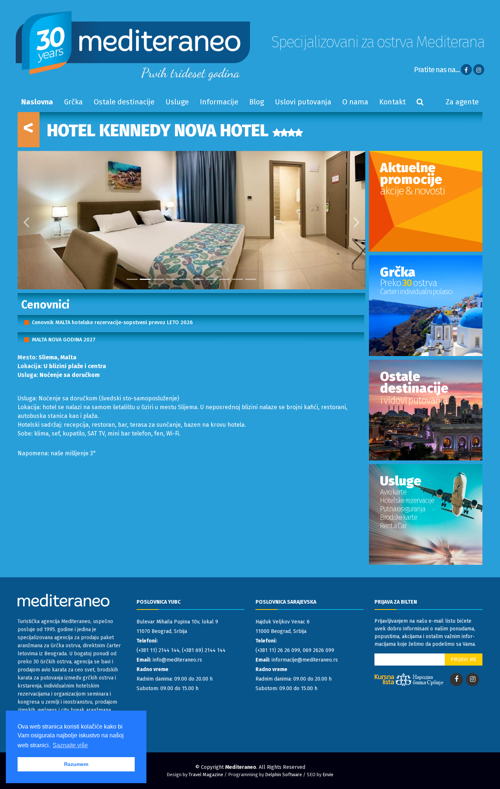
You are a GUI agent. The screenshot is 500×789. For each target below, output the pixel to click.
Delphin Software (283, 774)
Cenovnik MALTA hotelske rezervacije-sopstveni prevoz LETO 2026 (112, 322)
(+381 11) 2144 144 (158, 650)
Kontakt (392, 101)
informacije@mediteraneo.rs (305, 660)
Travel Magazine (206, 774)
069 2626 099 (318, 650)
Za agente (462, 101)
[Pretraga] (420, 101)
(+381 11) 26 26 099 (277, 650)
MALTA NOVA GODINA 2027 (64, 340)
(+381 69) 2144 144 (203, 650)
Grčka (73, 101)
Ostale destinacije (124, 101)
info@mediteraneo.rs (177, 660)
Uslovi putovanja (303, 101)
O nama (355, 101)
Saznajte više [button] (70, 745)
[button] (26, 220)
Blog (256, 101)
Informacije (219, 101)
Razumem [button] (76, 764)
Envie (327, 774)
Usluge (177, 101)
